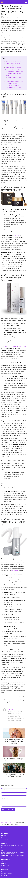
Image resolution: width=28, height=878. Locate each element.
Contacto (3, 863)
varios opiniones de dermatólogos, (15, 346)
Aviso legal (4, 875)
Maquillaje (3, 835)
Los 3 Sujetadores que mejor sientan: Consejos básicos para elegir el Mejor (12, 853)
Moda (2, 837)
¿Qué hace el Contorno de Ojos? (14, 61)
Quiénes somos (5, 865)
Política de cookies (6, 871)
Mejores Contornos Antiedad (15, 71)
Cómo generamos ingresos (8, 861)
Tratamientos (4, 839)
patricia (6, 16)
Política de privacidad (6, 873)
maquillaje (14, 571)
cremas (17, 235)
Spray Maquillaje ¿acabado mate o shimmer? (12, 855)
